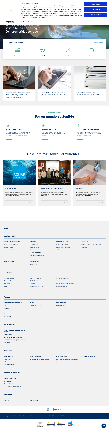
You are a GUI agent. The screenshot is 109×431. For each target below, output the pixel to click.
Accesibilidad (61, 416)
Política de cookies (28, 416)
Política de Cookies (40, 17)
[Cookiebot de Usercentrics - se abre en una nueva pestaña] (10, 22)
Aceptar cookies (95, 4)
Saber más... (9, 139)
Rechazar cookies (96, 14)
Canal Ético (52, 416)
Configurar (95, 9)
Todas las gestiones (98, 42)
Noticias (6, 400)
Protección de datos (41, 416)
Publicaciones (34, 400)
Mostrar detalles (25, 21)
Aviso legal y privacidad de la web (11, 416)
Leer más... (30, 202)
